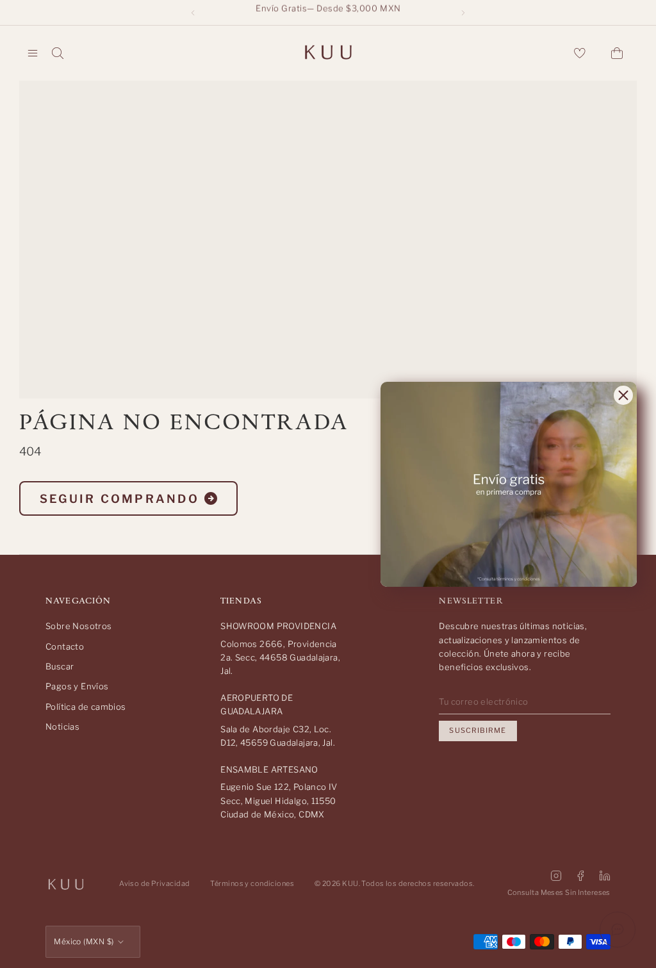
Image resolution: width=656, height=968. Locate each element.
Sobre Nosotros (78, 626)
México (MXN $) (84, 941)
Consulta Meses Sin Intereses (559, 892)
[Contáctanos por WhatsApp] (618, 929)
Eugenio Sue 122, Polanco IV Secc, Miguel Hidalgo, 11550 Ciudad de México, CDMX (279, 800)
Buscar (59, 666)
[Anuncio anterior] (193, 13)
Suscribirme (477, 730)
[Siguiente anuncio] (463, 13)
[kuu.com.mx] (328, 53)
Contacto (64, 646)
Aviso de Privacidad (154, 883)
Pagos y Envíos (76, 686)
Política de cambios (85, 706)
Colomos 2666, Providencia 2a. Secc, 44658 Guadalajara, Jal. (280, 658)
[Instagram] (556, 876)
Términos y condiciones (252, 883)
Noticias (62, 726)
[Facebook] (580, 876)
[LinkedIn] (605, 876)
